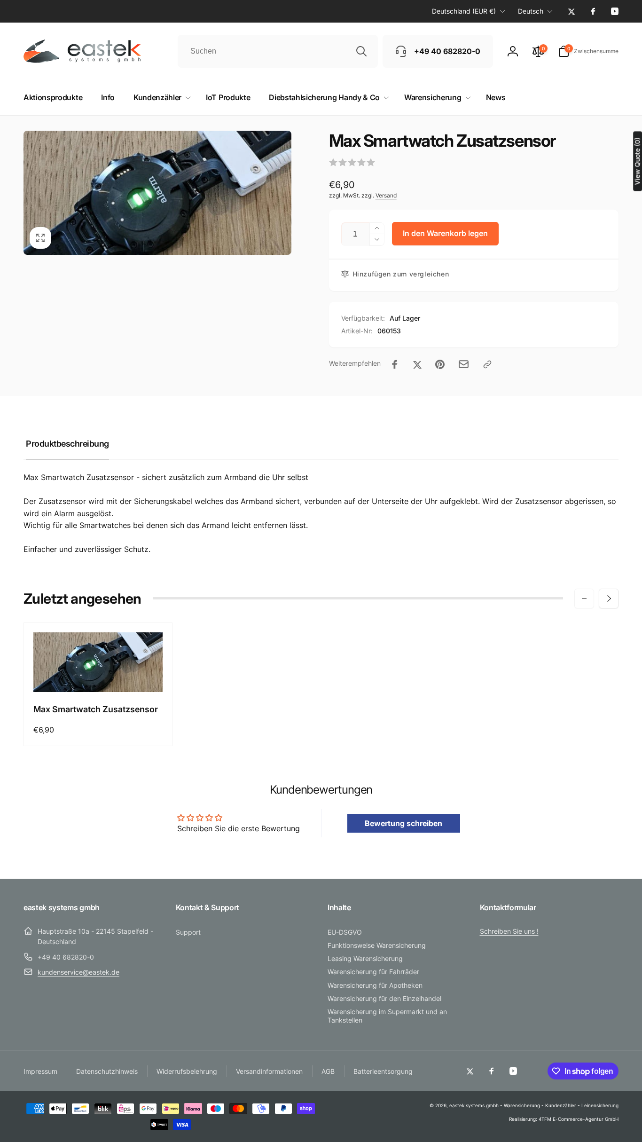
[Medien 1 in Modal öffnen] (157, 193)
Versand (386, 195)
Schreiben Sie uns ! (509, 931)
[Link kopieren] (487, 364)
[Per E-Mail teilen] (464, 364)
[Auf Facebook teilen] (394, 364)
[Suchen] (361, 51)
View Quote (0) (637, 161)
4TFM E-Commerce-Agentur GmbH (579, 1119)
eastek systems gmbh (474, 1105)
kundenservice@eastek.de (78, 972)
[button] (588, 51)
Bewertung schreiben (403, 823)
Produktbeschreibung (67, 444)
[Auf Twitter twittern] (417, 364)
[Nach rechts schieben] (609, 598)
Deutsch (530, 11)
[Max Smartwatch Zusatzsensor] (98, 674)
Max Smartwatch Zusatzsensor (95, 709)
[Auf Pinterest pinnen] (440, 364)
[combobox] (278, 51)
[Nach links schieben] (584, 598)
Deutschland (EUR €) (464, 11)
